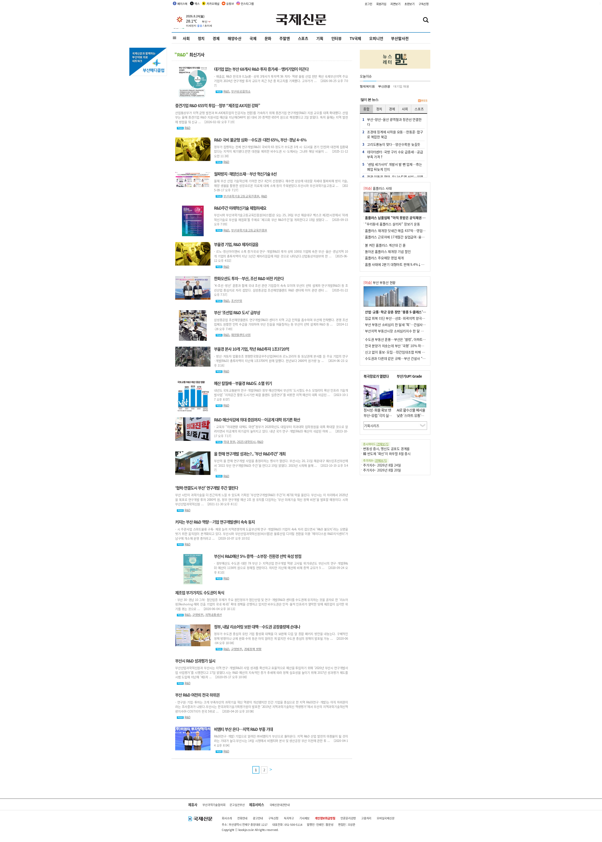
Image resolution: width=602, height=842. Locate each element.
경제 (216, 38)
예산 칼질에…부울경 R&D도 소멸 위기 (243, 383)
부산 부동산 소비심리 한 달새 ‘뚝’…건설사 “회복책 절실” (404, 324)
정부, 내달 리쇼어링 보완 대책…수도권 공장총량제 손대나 (257, 627)
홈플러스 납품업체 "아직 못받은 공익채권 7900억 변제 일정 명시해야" (413, 217)
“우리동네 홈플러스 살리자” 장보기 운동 (392, 224)
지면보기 (395, 4)
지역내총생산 (213, 614)
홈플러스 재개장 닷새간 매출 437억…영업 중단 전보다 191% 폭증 (410, 230)
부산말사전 (399, 38)
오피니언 (376, 38)
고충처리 (366, 818)
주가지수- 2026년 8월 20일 (382, 470)
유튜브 (230, 4)
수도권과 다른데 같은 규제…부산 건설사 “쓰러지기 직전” (404, 358)
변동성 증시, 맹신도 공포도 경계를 (386, 448)
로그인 (368, 4)
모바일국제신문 (386, 818)
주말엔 (284, 38)
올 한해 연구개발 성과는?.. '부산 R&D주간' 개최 (249, 454)
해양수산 (235, 38)
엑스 (197, 4)
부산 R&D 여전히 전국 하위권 (197, 695)
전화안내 (242, 818)
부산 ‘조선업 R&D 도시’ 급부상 (237, 312)
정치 (201, 38)
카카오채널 (212, 4)
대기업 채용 (401, 86)
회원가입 (381, 4)
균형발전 (197, 614)
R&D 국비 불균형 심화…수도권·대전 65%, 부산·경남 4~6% (260, 140)
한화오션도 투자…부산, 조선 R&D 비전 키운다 (249, 278)
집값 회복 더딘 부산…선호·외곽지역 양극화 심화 (398, 318)
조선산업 (236, 300)
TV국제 (355, 38)
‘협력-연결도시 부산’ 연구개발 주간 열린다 (206, 488)
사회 (186, 38)
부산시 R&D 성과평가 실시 (195, 661)
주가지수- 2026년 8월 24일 (382, 465)
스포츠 (303, 38)
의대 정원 (229, 441)
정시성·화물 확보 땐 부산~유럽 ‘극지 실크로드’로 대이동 (378, 415)
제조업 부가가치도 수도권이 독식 (199, 592)
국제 (253, 38)
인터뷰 (336, 38)
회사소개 (227, 818)
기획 (319, 38)
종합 (366, 108)
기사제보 (304, 818)
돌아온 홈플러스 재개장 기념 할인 (388, 251)
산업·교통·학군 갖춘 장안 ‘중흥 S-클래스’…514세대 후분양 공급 (409, 311)
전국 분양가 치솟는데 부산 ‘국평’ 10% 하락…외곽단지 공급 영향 (409, 345)
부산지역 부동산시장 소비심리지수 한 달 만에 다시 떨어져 (404, 331)
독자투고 (289, 818)
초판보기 (409, 4)
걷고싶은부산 (237, 805)
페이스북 (182, 4)
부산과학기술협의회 (213, 805)
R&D (226, 91)
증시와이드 (375, 444)
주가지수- (375, 460)
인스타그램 (247, 4)
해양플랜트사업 (241, 335)
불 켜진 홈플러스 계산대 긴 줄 (385, 245)
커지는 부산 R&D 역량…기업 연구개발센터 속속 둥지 (215, 522)
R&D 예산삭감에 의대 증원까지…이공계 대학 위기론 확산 (257, 420)
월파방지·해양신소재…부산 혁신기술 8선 (245, 174)
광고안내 (258, 818)
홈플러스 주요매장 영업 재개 (384, 257)
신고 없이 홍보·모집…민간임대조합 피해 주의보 (398, 352)
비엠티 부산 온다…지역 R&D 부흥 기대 (243, 729)
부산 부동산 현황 (380, 282)
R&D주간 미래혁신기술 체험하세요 (240, 208)
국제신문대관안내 (279, 805)
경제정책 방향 (253, 649)
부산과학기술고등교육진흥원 (241, 196)
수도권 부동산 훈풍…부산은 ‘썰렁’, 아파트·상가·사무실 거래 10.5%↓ (413, 339)
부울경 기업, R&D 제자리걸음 (236, 244)
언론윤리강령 (348, 818)
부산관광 (384, 86)
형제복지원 (367, 86)
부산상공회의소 (241, 91)
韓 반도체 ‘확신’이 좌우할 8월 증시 (387, 453)
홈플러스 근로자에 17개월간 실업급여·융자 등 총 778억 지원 (406, 237)
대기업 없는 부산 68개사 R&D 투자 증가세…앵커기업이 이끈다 (261, 69)
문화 (268, 38)
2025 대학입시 (246, 441)
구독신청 (424, 4)
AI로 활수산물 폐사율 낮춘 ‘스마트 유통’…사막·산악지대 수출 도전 (411, 417)
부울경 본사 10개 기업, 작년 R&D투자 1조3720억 (251, 349)
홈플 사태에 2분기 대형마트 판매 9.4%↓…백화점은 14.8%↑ (407, 264)
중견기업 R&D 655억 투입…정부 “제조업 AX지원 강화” (217, 105)
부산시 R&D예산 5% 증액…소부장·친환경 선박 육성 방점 (257, 556)
